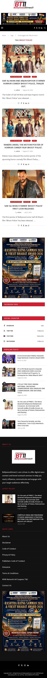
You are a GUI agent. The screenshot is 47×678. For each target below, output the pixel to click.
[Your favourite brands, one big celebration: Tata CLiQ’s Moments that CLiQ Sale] (8, 424)
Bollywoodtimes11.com (12, 472)
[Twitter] (36, 28)
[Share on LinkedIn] (26, 103)
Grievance (6, 567)
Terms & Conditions (10, 573)
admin (18, 90)
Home (4, 35)
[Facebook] (34, 28)
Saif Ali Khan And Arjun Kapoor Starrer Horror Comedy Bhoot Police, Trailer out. (23, 84)
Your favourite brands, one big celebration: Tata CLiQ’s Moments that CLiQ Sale (30, 423)
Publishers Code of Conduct (13, 561)
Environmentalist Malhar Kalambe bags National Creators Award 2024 (30, 357)
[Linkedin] (41, 28)
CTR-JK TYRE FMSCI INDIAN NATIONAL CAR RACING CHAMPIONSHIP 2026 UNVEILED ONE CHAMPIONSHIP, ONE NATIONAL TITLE (31, 388)
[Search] (45, 28)
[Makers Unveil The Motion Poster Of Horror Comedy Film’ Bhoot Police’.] (23, 123)
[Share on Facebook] (21, 103)
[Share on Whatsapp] (28, 103)
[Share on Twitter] (23, 103)
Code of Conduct (9, 548)
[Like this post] (18, 103)
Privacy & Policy (8, 555)
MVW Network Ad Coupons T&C (15, 579)
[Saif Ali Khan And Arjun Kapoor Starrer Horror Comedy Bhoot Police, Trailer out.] (23, 59)
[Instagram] (39, 28)
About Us (6, 536)
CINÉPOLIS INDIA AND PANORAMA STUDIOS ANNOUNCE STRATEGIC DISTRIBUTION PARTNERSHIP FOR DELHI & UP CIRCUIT (30, 518)
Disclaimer (6, 542)
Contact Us (6, 585)
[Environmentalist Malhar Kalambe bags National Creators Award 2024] (8, 359)
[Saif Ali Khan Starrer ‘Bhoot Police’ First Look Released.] (23, 184)
